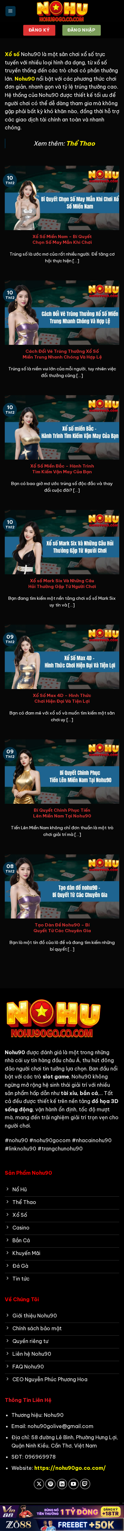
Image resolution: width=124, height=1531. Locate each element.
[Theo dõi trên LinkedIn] (62, 1484)
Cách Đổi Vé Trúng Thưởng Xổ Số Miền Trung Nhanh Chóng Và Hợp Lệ (62, 354)
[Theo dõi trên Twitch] (85, 1484)
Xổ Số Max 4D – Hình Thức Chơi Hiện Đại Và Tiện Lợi (62, 698)
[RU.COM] (62, 11)
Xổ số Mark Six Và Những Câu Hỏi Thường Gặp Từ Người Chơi (62, 583)
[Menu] (10, 11)
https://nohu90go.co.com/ (70, 1468)
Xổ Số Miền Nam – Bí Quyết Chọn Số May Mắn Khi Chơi (62, 239)
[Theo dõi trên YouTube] (73, 1484)
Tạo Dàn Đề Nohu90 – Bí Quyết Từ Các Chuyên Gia (62, 927)
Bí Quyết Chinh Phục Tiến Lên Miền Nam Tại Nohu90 (62, 813)
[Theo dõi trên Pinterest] (50, 1484)
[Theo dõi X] (39, 1484)
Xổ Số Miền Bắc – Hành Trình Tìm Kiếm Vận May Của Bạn (62, 469)
